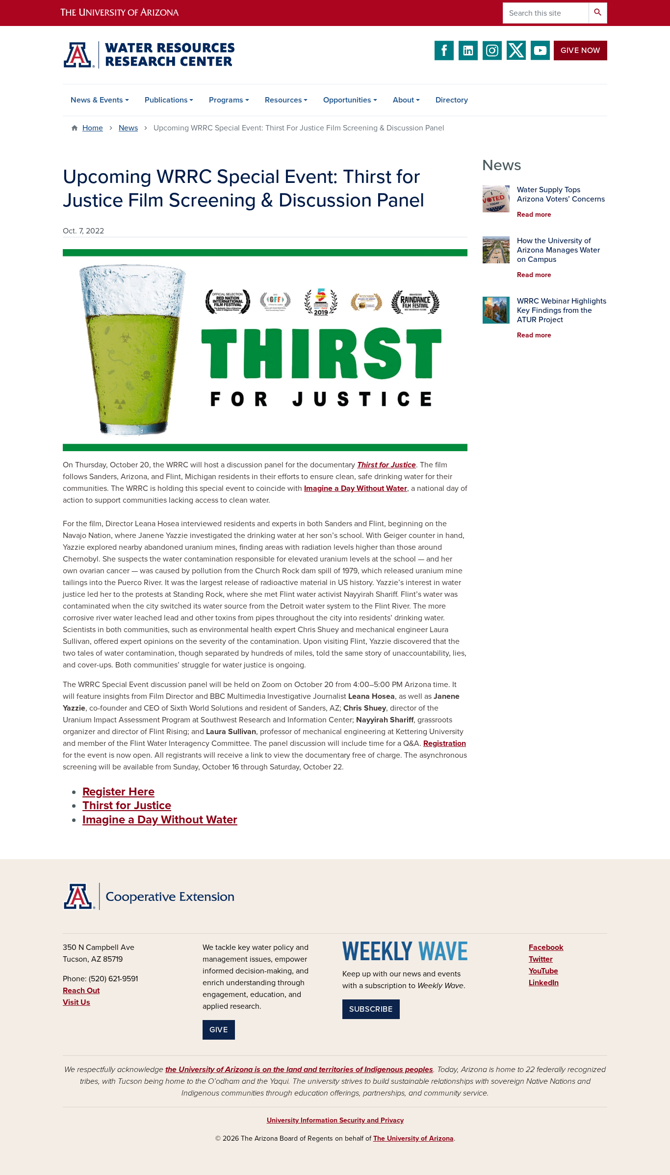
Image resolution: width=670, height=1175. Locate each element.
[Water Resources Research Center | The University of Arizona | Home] (148, 55)
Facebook (546, 947)
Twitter (541, 959)
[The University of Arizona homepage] (128, 13)
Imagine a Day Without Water (355, 488)
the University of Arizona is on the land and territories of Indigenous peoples (299, 1069)
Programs (226, 100)
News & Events (97, 100)
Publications (166, 100)
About (403, 100)
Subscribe (371, 1009)
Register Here (118, 792)
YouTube (543, 971)
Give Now (580, 50)
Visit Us (76, 1002)
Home (92, 128)
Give (218, 1030)
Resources (283, 100)
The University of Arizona (413, 1138)
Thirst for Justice (126, 805)
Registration (444, 743)
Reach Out (81, 991)
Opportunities (347, 100)
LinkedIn (544, 983)
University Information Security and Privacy (335, 1120)
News (128, 128)
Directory (452, 100)
